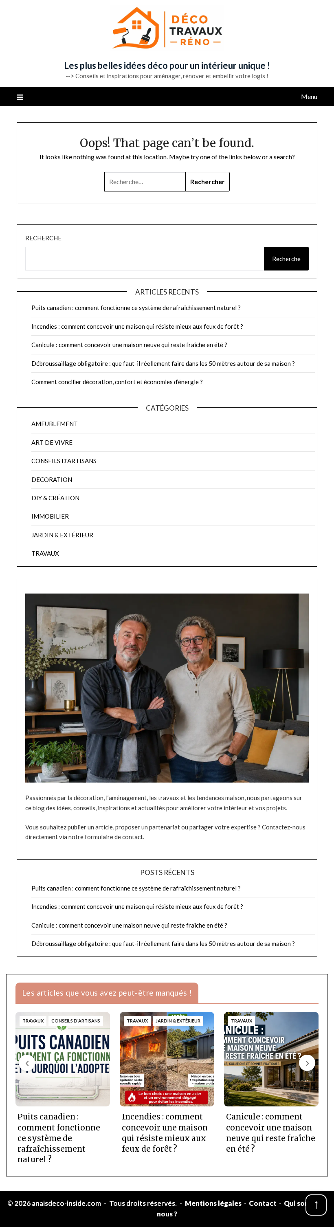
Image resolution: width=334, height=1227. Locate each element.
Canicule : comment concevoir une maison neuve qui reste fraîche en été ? (129, 344)
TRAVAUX (45, 553)
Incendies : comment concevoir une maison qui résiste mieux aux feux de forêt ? (137, 326)
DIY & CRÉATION (55, 497)
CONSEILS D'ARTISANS (64, 460)
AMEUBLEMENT (54, 423)
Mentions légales (213, 1203)
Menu (309, 96)
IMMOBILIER (50, 516)
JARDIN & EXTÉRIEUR (62, 535)
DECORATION (51, 479)
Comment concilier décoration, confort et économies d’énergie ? (117, 381)
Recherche (43, 238)
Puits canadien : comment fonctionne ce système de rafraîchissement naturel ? (136, 307)
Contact (263, 1203)
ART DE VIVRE (52, 442)
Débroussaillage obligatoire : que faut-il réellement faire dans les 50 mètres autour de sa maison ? (163, 363)
